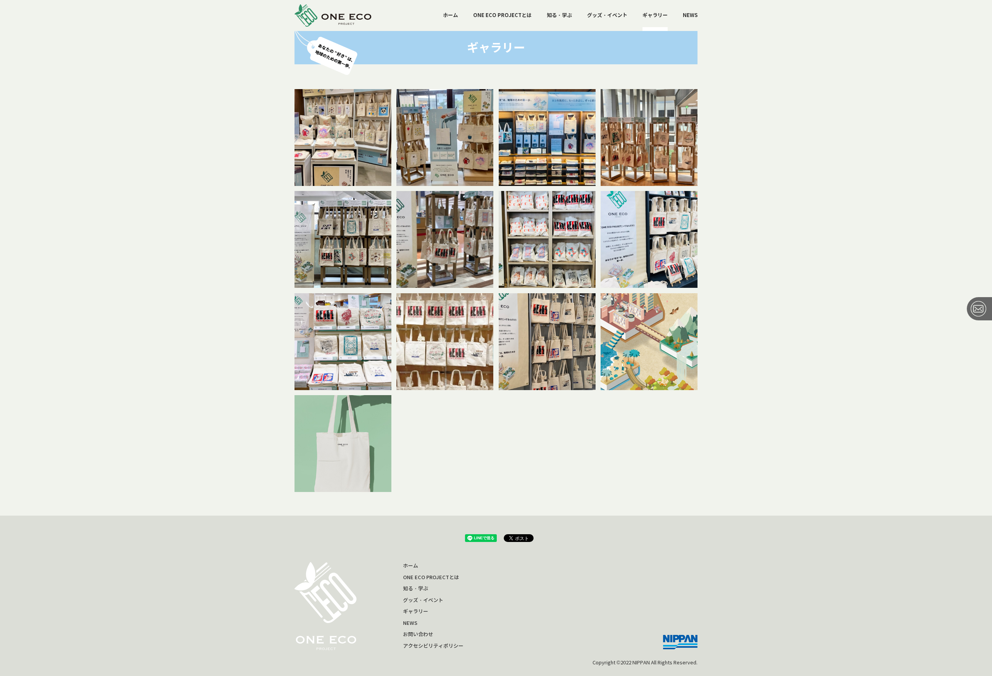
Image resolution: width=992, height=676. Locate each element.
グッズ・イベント (607, 15)
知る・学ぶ (559, 15)
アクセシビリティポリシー (433, 646)
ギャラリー (655, 15)
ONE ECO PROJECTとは (502, 15)
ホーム (450, 15)
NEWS (690, 15)
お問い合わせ (418, 634)
